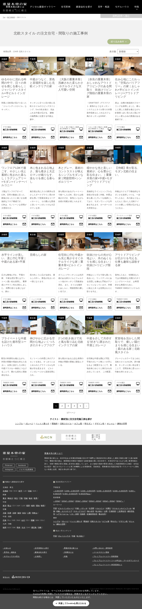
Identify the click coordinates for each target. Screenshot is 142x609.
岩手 (20, 491)
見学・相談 (104, 7)
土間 (105, 511)
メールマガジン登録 (101, 552)
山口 (23, 520)
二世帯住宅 (121, 511)
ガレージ (29, 423)
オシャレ (111, 423)
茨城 (26, 498)
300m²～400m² (95, 501)
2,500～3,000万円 (88, 491)
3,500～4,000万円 (120, 491)
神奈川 (10, 498)
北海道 (5, 491)
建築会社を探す (84, 7)
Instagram (9, 469)
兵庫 (9, 513)
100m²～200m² (68, 501)
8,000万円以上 (85, 494)
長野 (28, 506)
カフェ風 (78, 423)
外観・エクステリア (64, 511)
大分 (23, 527)
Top (4, 17)
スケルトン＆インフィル (122, 508)
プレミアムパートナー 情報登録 (105, 556)
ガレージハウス (64, 536)
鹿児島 (34, 527)
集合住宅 (102, 514)
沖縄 (39, 527)
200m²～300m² (81, 501)
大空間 (91, 508)
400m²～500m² (109, 501)
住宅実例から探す (42, 548)
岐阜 (33, 506)
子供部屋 (112, 511)
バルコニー (100, 508)
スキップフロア (79, 511)
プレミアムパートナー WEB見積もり (107, 565)
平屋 (55, 508)
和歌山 (34, 513)
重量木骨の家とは (15, 7)
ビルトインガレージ (66, 508)
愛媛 (33, 520)
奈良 (24, 513)
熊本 (18, 527)
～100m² (56, 501)
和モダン (88, 423)
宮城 (30, 491)
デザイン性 (99, 423)
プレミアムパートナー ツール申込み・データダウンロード (116, 561)
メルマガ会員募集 (26, 469)
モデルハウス (122, 7)
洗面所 (82, 514)
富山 (9, 506)
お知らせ (7, 548)
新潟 (4, 506)
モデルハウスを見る (12, 556)
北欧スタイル (66, 423)
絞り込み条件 (117, 41)
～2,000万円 (58, 491)
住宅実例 (65, 7)
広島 (4, 520)
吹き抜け (99, 511)
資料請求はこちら (10, 137)
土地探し (38, 556)
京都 (14, 513)
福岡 (4, 527)
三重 (29, 513)
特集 (137, 7)
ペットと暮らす (42, 423)
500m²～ (120, 501)
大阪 (4, 513)
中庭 (73, 536)
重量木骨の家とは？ (53, 453)
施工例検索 (11, 17)
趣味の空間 (122, 423)
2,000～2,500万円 (72, 491)
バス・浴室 (74, 514)
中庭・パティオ (81, 508)
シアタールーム (62, 514)
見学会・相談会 (10, 552)
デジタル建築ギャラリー (43, 7)
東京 (4, 498)
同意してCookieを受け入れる (72, 603)
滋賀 (19, 513)
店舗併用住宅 (92, 514)
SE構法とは (68, 552)
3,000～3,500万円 (104, 491)
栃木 (30, 498)
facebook (22, 465)
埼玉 (16, 498)
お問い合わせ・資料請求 (103, 548)
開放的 (55, 423)
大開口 (108, 508)
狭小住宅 (90, 511)
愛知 (38, 506)
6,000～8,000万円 (70, 494)
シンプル (19, 423)
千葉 (21, 498)
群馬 (35, 498)
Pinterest (8, 465)
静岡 (43, 506)
